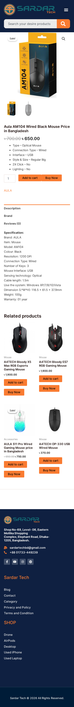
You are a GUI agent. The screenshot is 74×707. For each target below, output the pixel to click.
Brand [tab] (8, 216)
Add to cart (29, 178)
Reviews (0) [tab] (12, 223)
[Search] (63, 23)
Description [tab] (12, 208)
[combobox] (30, 23)
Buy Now (51, 178)
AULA (8, 190)
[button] (66, 9)
